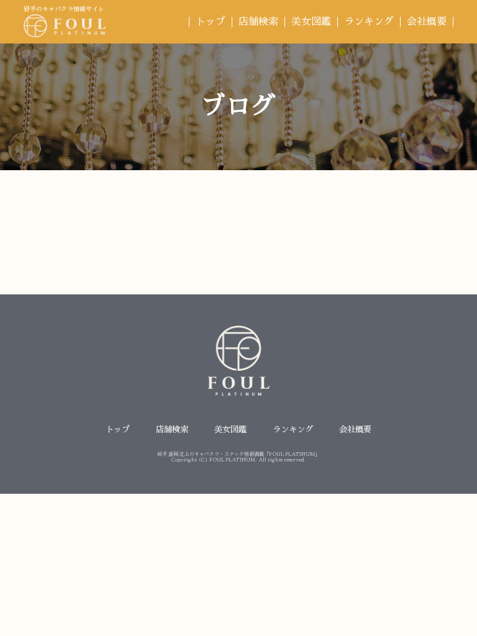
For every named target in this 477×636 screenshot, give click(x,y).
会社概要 (427, 22)
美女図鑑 (311, 22)
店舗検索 (258, 22)
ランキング (369, 22)
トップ (210, 22)
